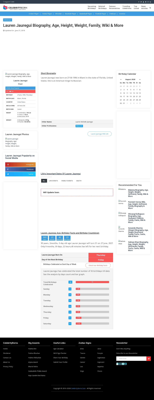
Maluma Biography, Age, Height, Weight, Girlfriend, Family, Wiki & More (138, 193)
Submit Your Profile (60, 362)
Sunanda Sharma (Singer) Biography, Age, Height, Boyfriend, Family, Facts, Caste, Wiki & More (138, 232)
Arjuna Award (33, 362)
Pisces (99, 371)
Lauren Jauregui (20, 81)
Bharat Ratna (33, 366)
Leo (81, 366)
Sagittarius (101, 358)
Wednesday (48, 306)
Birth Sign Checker (59, 353)
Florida (24, 98)
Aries (82, 349)
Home (5, 349)
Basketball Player (86, 14)
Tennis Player (47, 14)
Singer (20, 84)
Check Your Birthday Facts (98, 265)
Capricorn (100, 362)
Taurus (82, 353)
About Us (6, 362)
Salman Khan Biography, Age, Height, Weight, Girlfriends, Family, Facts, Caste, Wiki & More (138, 246)
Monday (46, 295)
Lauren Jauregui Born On (52, 255)
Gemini (82, 358)
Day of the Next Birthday (52, 259)
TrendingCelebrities (126, 7)
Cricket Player (34, 14)
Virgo (82, 371)
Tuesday (46, 300)
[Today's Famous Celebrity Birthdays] (15, 7)
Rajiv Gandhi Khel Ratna (36, 375)
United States (21, 102)
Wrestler (58, 14)
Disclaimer (7, 353)
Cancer (19, 109)
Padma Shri (32, 349)
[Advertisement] (66, 50)
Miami (19, 98)
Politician (112, 14)
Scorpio (100, 353)
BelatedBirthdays (103, 7)
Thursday (29, 95)
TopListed (136, 7)
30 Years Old (21, 106)
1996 (23, 95)
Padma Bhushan (34, 353)
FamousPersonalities (114, 7)
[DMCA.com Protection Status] (121, 363)
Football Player (100, 14)
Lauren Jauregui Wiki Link (99, 134)
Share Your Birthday (60, 358)
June (20, 95)
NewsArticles (144, 7)
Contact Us (7, 358)
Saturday (47, 323)
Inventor (122, 14)
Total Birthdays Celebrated (49, 283)
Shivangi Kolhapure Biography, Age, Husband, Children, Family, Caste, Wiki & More (136, 218)
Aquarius (100, 366)
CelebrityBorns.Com (78, 388)
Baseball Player (70, 14)
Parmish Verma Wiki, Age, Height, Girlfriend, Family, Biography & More (137, 205)
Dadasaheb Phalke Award (37, 371)
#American (7, 20)
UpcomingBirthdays (92, 7)
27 (18, 95)
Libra (99, 349)
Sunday (46, 289)
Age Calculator (58, 349)
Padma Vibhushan (34, 358)
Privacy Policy (8, 366)
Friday (46, 318)
